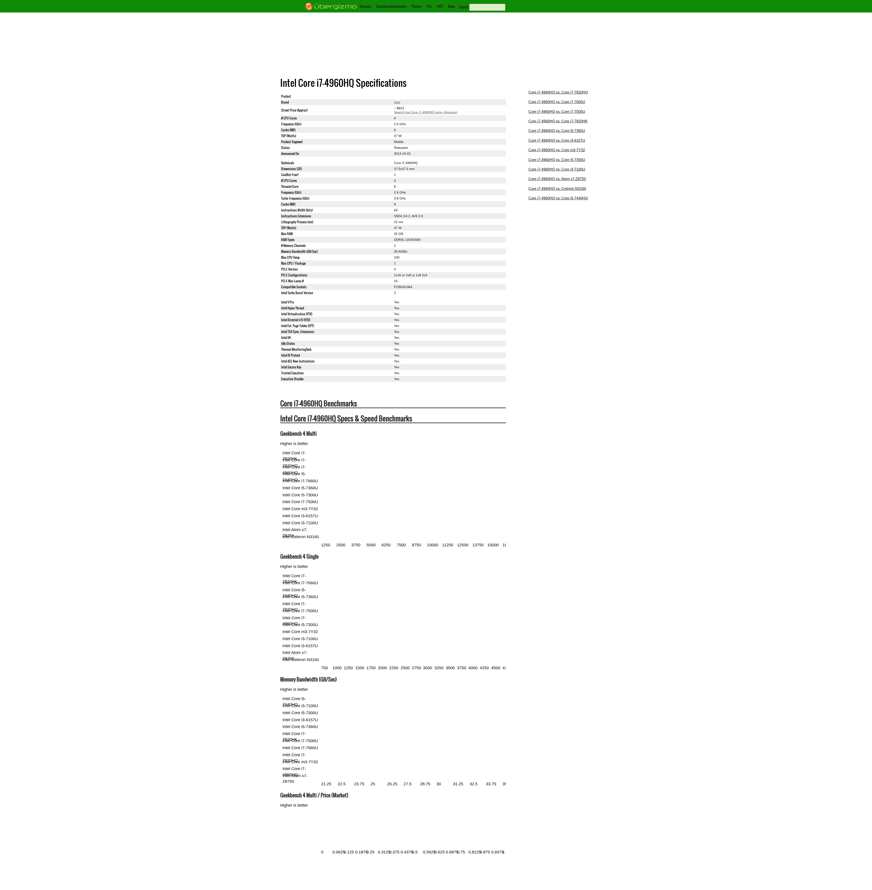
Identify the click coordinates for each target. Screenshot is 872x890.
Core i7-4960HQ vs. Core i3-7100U (556, 169)
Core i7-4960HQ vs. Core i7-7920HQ (558, 92)
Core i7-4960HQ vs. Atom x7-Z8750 (557, 179)
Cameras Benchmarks (391, 6)
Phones (416, 6)
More (451, 6)
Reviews (365, 6)
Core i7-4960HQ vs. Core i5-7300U (556, 160)
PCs (429, 6)
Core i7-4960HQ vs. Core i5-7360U (556, 131)
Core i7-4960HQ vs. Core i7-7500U (556, 112)
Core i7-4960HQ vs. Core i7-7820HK (558, 121)
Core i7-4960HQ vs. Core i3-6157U (556, 140)
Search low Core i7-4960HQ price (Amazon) (425, 112)
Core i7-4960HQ (406, 96)
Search (463, 7)
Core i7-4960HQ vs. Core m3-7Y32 (556, 150)
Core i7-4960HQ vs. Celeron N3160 (557, 189)
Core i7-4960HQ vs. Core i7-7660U (556, 102)
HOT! (440, 6)
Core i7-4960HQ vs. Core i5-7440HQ (558, 198)
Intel (397, 102)
